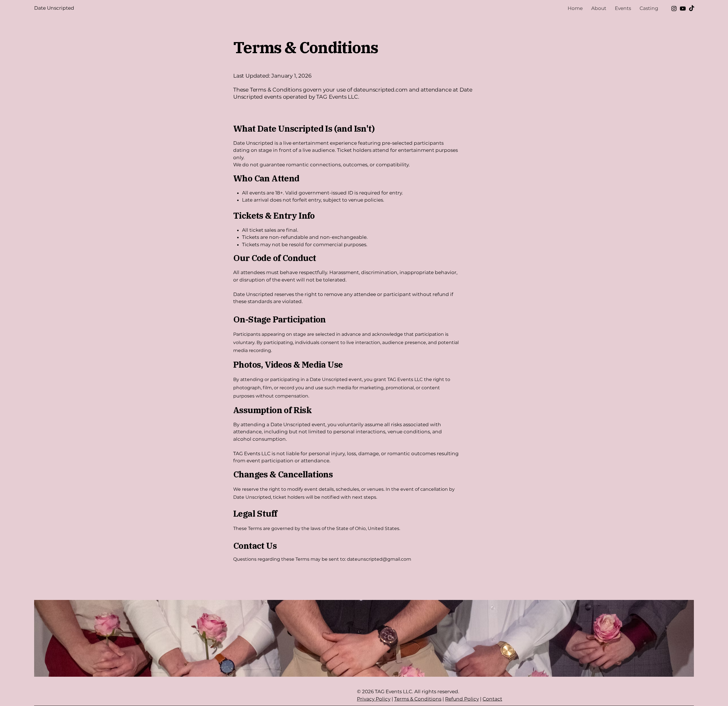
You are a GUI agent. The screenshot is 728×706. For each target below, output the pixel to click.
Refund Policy (462, 699)
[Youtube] (682, 8)
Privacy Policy (373, 699)
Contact (492, 699)
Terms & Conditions (417, 699)
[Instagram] (674, 8)
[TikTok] (691, 8)
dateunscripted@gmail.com (379, 559)
